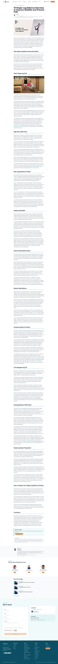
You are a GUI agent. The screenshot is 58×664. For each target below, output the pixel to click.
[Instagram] (7, 653)
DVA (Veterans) (26, 657)
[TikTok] (12, 653)
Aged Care (25, 656)
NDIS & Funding (35, 1)
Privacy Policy (44, 662)
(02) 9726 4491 (47, 1)
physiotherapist (40, 507)
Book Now (52, 1)
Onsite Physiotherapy (27, 652)
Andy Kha (21, 16)
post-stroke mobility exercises (36, 166)
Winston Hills (36, 657)
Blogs (40, 1)
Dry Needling (26, 651)
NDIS (25, 653)
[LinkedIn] (8, 653)
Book (14, 572)
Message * (5, 621)
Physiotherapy (26, 644)
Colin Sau (17, 14)
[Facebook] (3, 653)
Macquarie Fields (37, 651)
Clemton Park (37, 653)
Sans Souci (36, 656)
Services (19, 1)
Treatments (24, 1)
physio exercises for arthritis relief (30, 245)
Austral (36, 658)
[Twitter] (5, 653)
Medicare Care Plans (27, 658)
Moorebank (36, 652)
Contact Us (47, 644)
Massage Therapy (26, 647)
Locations (29, 1)
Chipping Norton (37, 647)
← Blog (15, 5)
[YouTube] (10, 653)
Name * (5, 609)
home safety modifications (27, 442)
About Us (15, 644)
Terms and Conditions (39, 662)
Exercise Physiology (27, 648)
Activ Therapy (15, 1)
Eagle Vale (36, 648)
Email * (5, 617)
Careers (15, 648)
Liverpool (36, 644)
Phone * (5, 613)
